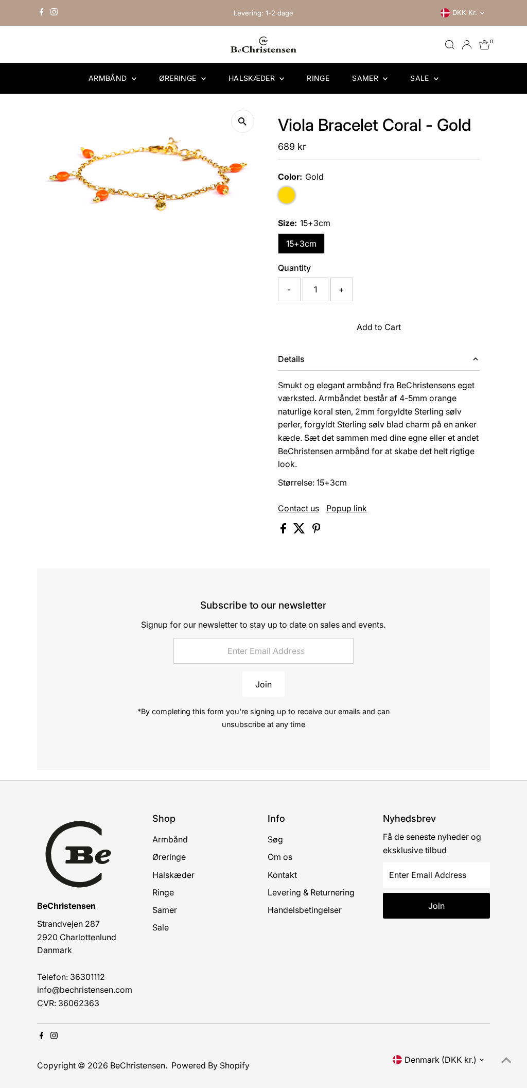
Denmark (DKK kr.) (441, 1060)
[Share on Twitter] (300, 530)
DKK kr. (464, 12)
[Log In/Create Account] (466, 44)
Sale (420, 78)
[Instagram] (54, 13)
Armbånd (109, 78)
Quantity (294, 268)
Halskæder (253, 78)
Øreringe (179, 78)
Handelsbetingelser (305, 910)
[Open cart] (484, 44)
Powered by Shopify (210, 1065)
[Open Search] (449, 44)
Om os (280, 857)
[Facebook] (41, 13)
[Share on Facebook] (284, 530)
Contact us (298, 508)
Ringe (318, 78)
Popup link (346, 508)
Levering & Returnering (311, 892)
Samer (366, 78)
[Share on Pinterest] (316, 530)
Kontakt (282, 875)
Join (263, 684)
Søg (275, 839)
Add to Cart (379, 327)
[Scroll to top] (506, 1059)
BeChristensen (137, 1065)
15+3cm (301, 243)
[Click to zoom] (242, 121)
